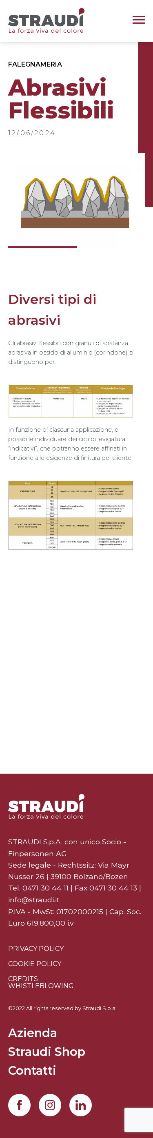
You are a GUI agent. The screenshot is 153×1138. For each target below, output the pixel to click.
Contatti (32, 1071)
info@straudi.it (34, 899)
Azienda (32, 1033)
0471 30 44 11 (45, 888)
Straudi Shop (46, 1052)
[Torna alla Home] (46, 806)
